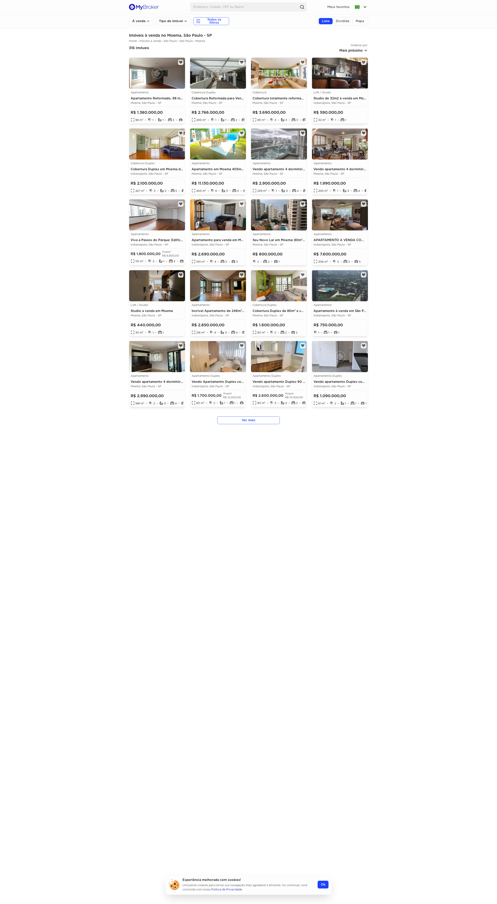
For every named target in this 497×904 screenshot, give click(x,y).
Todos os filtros (214, 21)
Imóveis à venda (150, 41)
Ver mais (248, 420)
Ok (323, 884)
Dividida (342, 21)
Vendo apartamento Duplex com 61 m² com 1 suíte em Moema (362, 382)
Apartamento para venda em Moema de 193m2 (229, 240)
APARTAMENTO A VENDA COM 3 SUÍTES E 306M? (354, 240)
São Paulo (170, 41)
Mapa (360, 21)
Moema (200, 41)
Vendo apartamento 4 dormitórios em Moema (289, 169)
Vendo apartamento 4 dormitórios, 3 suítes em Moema (174, 382)
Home (133, 41)
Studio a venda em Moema (152, 311)
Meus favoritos (338, 7)
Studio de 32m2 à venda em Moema (342, 98)
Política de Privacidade (226, 889)
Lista (325, 21)
